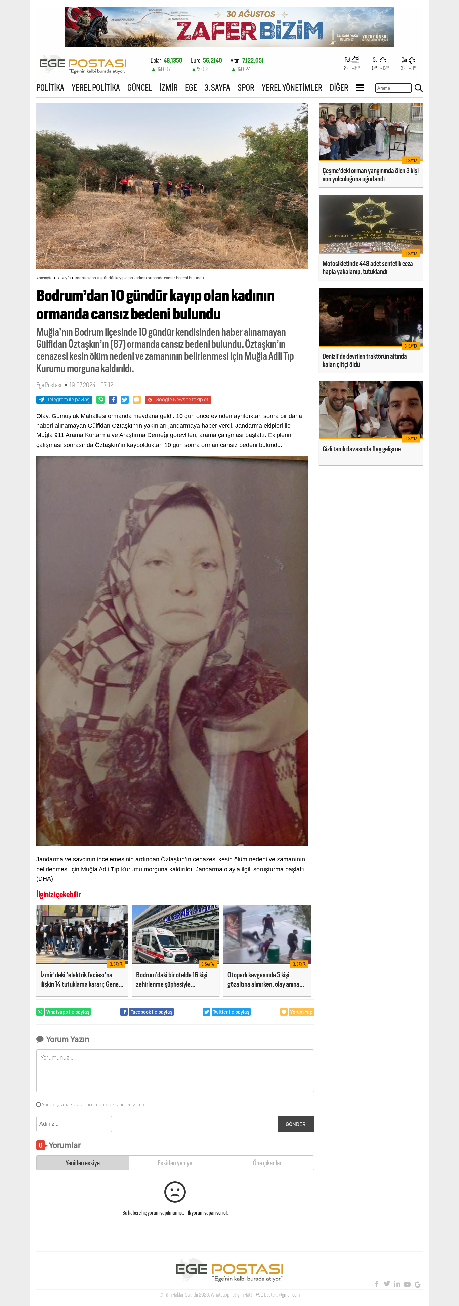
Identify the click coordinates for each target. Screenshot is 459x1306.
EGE (191, 87)
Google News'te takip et (182, 399)
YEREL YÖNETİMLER (292, 87)
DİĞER (339, 87)
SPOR (246, 87)
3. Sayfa (64, 278)
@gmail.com (289, 1295)
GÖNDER (296, 1124)
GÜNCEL (139, 87)
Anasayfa (44, 278)
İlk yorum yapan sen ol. (207, 1212)
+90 (259, 1295)
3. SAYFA (217, 87)
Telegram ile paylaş (68, 399)
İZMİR (169, 87)
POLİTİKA (50, 87)
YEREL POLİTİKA (96, 87)
